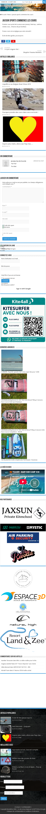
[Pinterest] (29, 2)
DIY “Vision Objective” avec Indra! (25, 664)
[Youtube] (31, 2)
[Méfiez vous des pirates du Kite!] (5, 761)
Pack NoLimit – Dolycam (21, 726)
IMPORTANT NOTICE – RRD (22, 667)
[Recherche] (44, 2)
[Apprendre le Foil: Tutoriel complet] (5, 752)
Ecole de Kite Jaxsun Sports (22, 718)
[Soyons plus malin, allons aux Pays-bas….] (5, 737)
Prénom (2, 787)
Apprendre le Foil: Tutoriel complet (25, 750)
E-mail (4, 212)
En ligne (8, 249)
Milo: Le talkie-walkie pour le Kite (26, 660)
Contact (17, 807)
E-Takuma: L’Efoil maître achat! (22, 670)
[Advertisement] (23, 692)
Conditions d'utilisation (32, 811)
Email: (2, 793)
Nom (4, 205)
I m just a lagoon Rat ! (11, 48)
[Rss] (23, 2)
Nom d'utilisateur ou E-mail (9, 258)
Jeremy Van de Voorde (18, 161)
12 (21, 720)
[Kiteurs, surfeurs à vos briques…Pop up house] (5, 769)
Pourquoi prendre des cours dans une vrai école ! (20, 112)
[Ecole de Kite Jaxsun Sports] (5, 720)
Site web (5, 219)
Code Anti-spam (7, 233)
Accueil (3, 14)
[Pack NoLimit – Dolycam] (5, 729)
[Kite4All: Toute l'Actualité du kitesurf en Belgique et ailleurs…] (23, 7)
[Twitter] (27, 2)
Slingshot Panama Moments (32, 51)
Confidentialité (26, 807)
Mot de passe (5, 266)
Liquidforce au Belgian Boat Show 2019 (16, 84)
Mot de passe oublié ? (8, 285)
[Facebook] (25, 2)
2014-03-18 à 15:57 (38, 161)
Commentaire (7, 186)
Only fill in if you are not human (10, 275)
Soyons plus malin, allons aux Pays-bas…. (17, 144)
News (9, 14)
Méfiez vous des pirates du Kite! (23, 758)
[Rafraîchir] (6, 227)
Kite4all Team (5, 670)
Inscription (4, 283)
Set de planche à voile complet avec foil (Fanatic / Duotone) (19, 460)
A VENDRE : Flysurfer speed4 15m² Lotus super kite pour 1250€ (20, 372)
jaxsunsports (19, 35)
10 (21, 728)
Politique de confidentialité (15, 811)
